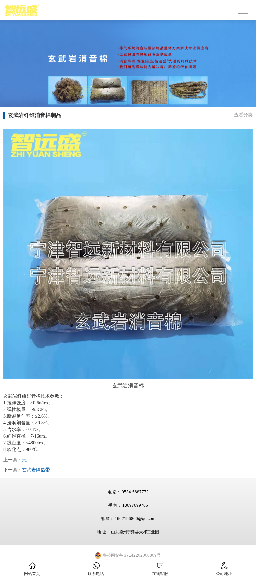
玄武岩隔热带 (36, 469)
